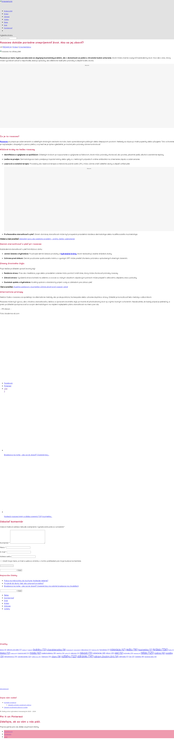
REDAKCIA (7, 47)
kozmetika (145, 649)
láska (5, 652)
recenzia (137, 653)
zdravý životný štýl (106, 656)
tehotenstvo (10, 656)
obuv (110, 653)
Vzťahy (7, 609)
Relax (6, 595)
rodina (159, 653)
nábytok (75, 653)
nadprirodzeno (49, 653)
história (95, 650)
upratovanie (24, 656)
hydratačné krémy (69, 254)
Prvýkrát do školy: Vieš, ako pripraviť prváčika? (24, 583)
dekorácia (86, 650)
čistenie (139, 656)
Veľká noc (36, 656)
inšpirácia (118, 649)
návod (86, 652)
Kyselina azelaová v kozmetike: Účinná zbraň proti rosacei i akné (40, 287)
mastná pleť (23, 653)
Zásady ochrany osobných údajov (19, 705)
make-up (14, 653)
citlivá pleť (77, 650)
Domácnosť (8, 28)
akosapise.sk (4, 689)
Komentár (5, 543)
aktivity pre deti (14, 650)
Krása (15, 47)
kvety (171, 650)
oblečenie (99, 653)
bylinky (40, 649)
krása (160, 649)
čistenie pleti (150, 657)
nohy (67, 653)
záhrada (123, 657)
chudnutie (69, 650)
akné (3, 650)
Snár (6, 600)
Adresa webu (5, 556)
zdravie (85, 656)
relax (147, 652)
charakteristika (56, 649)
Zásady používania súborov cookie (15, 707)
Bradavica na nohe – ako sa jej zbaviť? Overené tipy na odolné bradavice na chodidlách (41, 586)
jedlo (132, 649)
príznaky (128, 653)
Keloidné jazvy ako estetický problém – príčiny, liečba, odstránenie (47, 239)
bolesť (30, 650)
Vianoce (46, 656)
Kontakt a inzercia (10, 703)
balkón (25, 650)
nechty (60, 653)
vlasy (56, 656)
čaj (132, 656)
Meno (3, 547)
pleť (119, 652)
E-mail (3, 552)
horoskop (104, 650)
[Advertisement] (87, 97)
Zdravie (7, 606)
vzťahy (69, 656)
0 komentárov (25, 47)
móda (35, 652)
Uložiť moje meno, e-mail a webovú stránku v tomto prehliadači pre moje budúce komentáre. (42, 561)
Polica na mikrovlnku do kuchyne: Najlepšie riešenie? (26, 581)
